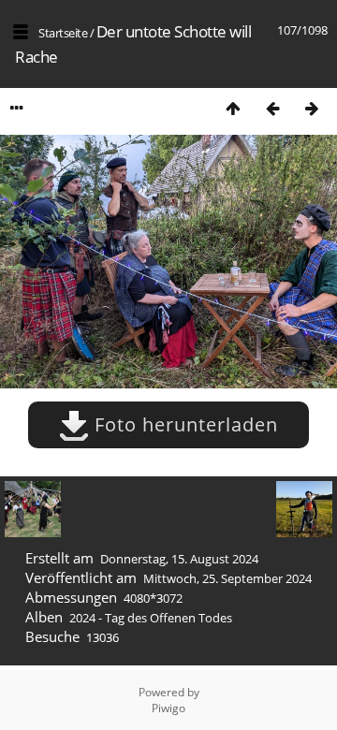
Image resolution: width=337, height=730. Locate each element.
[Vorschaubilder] (233, 108)
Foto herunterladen (183, 424)
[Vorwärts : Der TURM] (311, 108)
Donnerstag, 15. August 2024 (179, 558)
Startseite (62, 32)
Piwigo (168, 708)
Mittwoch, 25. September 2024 (227, 578)
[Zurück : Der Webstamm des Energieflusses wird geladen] (272, 108)
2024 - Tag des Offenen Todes (150, 617)
